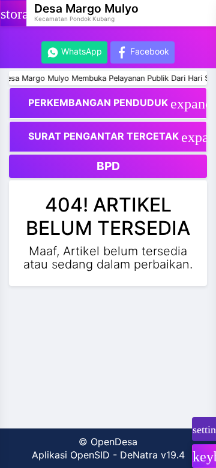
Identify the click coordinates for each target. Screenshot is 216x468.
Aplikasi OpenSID (71, 455)
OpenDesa (114, 442)
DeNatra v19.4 (152, 455)
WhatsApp (80, 51)
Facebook (148, 51)
